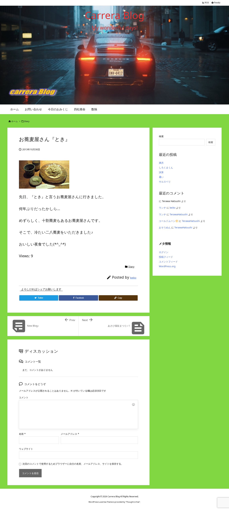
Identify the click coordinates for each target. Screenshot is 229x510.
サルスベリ (165, 181)
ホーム (14, 121)
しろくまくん (166, 167)
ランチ (162, 207)
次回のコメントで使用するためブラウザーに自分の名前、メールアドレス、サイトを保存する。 (72, 463)
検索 (161, 136)
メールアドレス (70, 433)
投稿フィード (166, 256)
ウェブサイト (26, 448)
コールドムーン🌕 (168, 221)
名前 (22, 433)
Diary (27, 121)
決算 (161, 172)
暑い (161, 177)
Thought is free (132, 502)
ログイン (163, 252)
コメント (23, 397)
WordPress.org (167, 266)
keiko (133, 277)
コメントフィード (168, 261)
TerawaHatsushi (179, 214)
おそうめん (165, 227)
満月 (161, 162)
